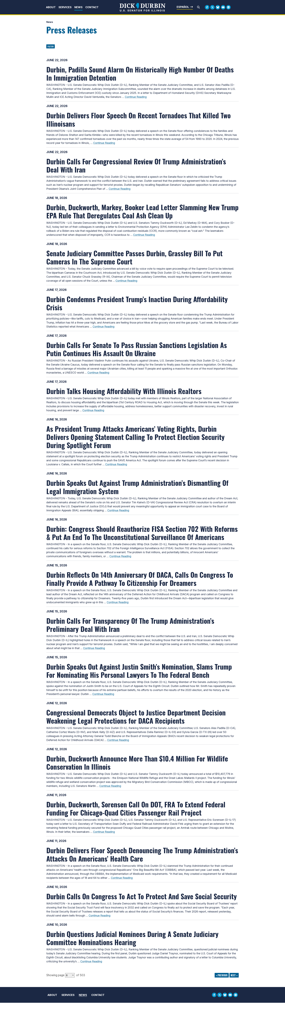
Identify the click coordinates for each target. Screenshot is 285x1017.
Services (65, 7)
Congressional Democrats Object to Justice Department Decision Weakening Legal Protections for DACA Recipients (136, 716)
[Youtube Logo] (223, 7)
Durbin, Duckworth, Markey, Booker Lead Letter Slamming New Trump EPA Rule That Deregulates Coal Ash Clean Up (142, 211)
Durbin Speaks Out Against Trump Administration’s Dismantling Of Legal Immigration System (137, 487)
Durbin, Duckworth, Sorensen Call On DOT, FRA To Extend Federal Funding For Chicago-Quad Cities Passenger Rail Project (135, 808)
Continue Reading (136, 96)
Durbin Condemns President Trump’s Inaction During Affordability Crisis (137, 303)
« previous (222, 975)
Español (183, 6)
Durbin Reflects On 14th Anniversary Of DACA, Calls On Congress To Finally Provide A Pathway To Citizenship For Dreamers (139, 579)
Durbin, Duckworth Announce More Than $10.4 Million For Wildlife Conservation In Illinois (137, 762)
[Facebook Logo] (207, 7)
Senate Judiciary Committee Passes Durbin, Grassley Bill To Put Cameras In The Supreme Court (134, 257)
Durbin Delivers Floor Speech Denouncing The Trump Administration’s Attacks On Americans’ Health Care (142, 854)
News (78, 7)
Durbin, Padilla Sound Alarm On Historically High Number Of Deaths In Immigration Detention (140, 73)
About (51, 7)
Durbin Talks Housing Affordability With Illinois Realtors (123, 391)
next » (234, 975)
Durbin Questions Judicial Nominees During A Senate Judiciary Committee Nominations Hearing (132, 938)
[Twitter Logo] (212, 7)
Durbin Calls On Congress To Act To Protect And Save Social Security (141, 896)
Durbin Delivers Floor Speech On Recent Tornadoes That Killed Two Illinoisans (138, 119)
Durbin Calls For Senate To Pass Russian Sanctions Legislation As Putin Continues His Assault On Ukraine (136, 349)
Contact (92, 7)
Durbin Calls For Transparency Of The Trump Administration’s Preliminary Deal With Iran (130, 625)
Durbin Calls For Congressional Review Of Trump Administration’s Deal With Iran (136, 165)
